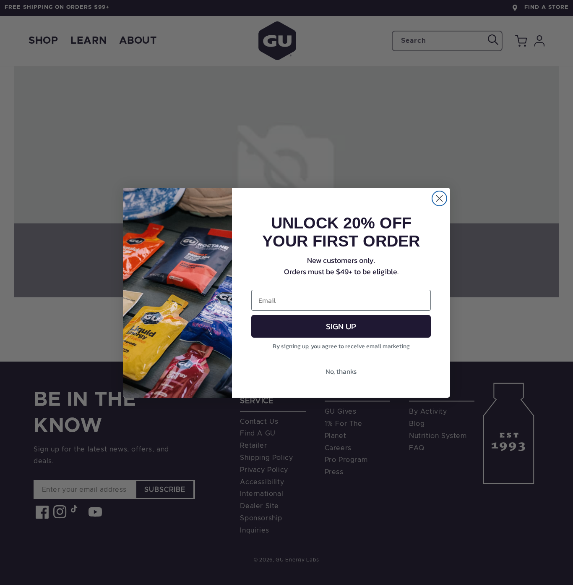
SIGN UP (341, 326)
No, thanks (341, 371)
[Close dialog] (439, 198)
